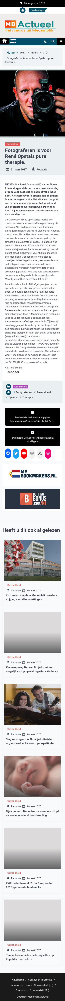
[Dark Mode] (45, 41)
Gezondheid (12, 144)
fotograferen (24, 392)
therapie (27, 397)
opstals (13, 397)
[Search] (53, 41)
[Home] (4, 41)
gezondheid (43, 392)
